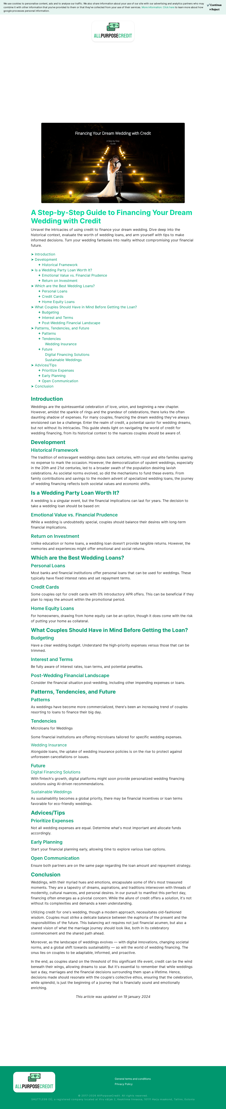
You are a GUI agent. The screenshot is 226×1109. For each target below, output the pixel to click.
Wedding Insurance (61, 344)
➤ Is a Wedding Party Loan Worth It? (61, 270)
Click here (169, 7)
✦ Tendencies (49, 338)
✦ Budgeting (48, 312)
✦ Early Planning (52, 375)
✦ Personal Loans (52, 291)
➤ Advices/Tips (43, 365)
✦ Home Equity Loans (56, 301)
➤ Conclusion (42, 386)
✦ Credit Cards (50, 296)
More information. (152, 7)
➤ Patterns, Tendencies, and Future (60, 328)
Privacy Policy (124, 1084)
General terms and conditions (133, 1078)
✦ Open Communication (58, 381)
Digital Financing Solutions (67, 354)
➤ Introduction (43, 254)
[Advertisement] (113, 84)
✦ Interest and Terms (55, 317)
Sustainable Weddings (63, 360)
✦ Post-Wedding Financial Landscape (69, 323)
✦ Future (45, 349)
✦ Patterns (47, 333)
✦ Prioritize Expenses (56, 370)
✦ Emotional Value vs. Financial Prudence (72, 275)
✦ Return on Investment (57, 280)
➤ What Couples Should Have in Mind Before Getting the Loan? (84, 307)
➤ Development (44, 259)
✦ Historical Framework (58, 265)
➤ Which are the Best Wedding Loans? (63, 286)
